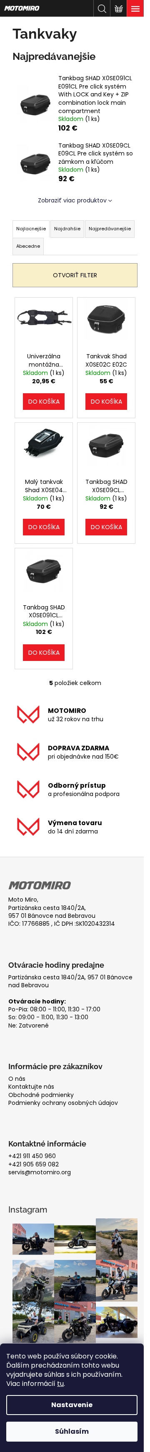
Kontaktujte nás (31, 1087)
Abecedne (28, 246)
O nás (16, 1079)
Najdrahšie (67, 228)
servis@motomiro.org (39, 1172)
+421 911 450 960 (32, 1156)
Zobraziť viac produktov (72, 200)
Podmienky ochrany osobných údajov (63, 1103)
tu (60, 1383)
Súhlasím (72, 1431)
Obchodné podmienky (41, 1095)
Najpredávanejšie (110, 228)
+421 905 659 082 (33, 1165)
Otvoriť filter (75, 275)
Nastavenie (71, 1405)
